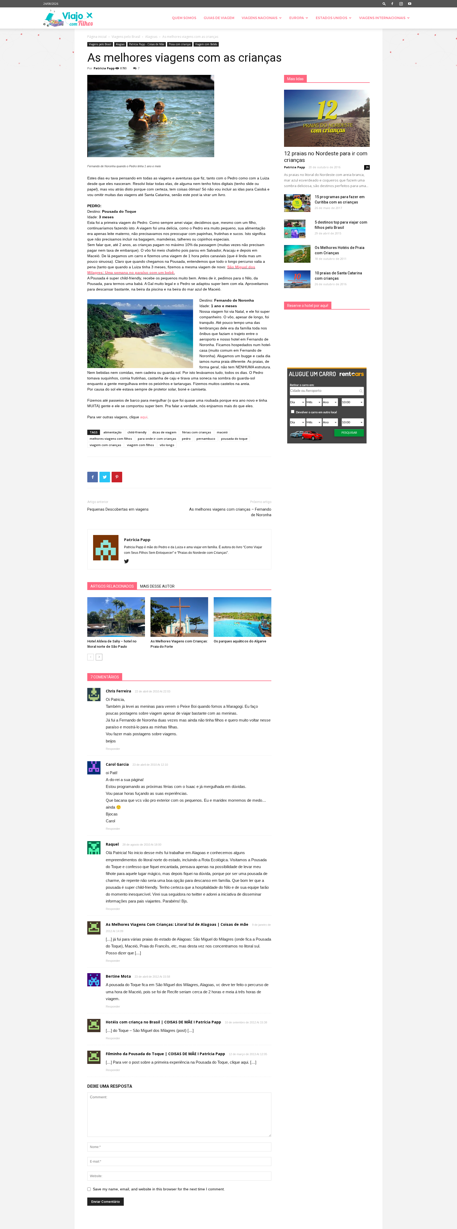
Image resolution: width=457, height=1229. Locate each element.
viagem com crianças (105, 445)
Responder (113, 748)
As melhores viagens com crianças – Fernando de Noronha (230, 512)
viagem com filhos (140, 445)
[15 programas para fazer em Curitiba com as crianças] (297, 203)
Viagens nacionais (259, 18)
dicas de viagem (164, 432)
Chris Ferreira (118, 690)
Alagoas (151, 36)
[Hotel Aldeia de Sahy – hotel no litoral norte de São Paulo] (116, 617)
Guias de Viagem (219, 18)
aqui (143, 417)
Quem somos (184, 18)
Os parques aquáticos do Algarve (240, 641)
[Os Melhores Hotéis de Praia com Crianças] (297, 254)
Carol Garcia (117, 764)
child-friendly (137, 432)
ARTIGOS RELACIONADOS (112, 586)
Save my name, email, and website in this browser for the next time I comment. (159, 1189)
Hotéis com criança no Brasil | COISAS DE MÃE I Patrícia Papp (163, 1021)
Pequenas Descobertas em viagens (118, 509)
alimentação (112, 432)
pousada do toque (234, 439)
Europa (296, 18)
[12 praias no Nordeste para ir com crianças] (327, 118)
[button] (384, 4)
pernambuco (205, 439)
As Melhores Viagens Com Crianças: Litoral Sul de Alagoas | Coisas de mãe (177, 924)
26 (367, 167)
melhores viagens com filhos (111, 439)
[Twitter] (128, 562)
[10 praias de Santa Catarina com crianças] (297, 279)
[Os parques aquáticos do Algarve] (242, 617)
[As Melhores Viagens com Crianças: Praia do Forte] (179, 617)
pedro (186, 439)
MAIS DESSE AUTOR (157, 586)
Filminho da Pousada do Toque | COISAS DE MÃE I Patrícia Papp (165, 1053)
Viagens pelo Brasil (126, 36)
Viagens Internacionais (382, 18)
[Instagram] (401, 3)
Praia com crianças (180, 44)
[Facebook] (392, 3)
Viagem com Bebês (206, 44)
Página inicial (97, 36)
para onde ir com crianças (157, 439)
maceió (222, 432)
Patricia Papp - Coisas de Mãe (146, 44)
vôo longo (167, 445)
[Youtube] (410, 3)
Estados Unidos (331, 18)
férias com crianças (196, 432)
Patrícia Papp (104, 68)
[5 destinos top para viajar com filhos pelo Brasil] (294, 229)
